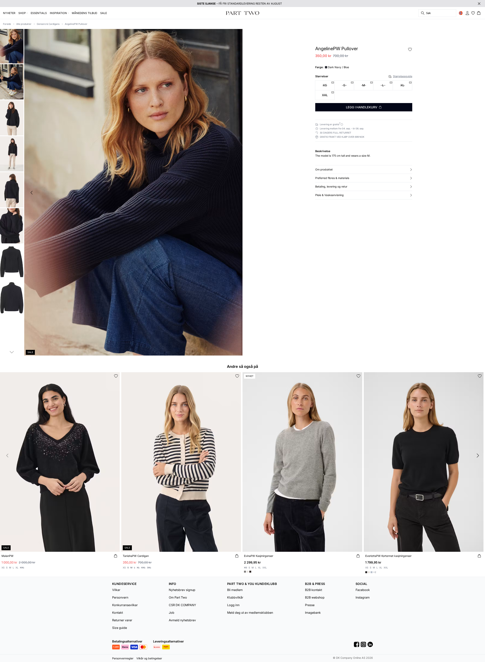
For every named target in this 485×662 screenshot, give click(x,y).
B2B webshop (315, 597)
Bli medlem (235, 590)
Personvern (120, 597)
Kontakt (117, 612)
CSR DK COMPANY (182, 605)
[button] (363, 169)
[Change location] (461, 13)
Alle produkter (23, 24)
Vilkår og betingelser (149, 658)
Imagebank (313, 612)
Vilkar (116, 590)
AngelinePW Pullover (76, 24)
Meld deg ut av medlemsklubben (250, 612)
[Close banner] (479, 3)
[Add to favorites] (410, 49)
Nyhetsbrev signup (182, 590)
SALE (103, 13)
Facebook (363, 590)
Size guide (119, 628)
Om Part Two (178, 597)
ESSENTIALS (39, 13)
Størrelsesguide (402, 76)
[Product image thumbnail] (11, 45)
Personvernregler (122, 658)
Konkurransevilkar (125, 605)
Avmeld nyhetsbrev (182, 620)
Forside (7, 24)
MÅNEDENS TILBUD (84, 13)
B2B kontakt (313, 590)
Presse (309, 605)
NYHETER (9, 13)
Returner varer (122, 620)
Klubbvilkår (235, 597)
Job (171, 612)
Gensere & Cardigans (48, 24)
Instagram (363, 597)
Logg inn (233, 605)
